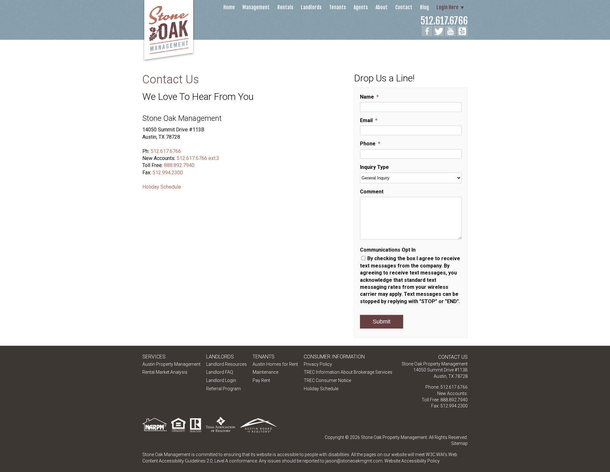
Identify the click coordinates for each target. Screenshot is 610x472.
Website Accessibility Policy (412, 460)
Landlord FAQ (219, 372)
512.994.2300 (167, 173)
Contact (403, 7)
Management (256, 7)
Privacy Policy (318, 364)
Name (367, 97)
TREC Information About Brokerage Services (348, 372)
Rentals (285, 7)
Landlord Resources (226, 364)
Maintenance (265, 372)
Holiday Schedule (161, 187)
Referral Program (223, 388)
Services (154, 357)
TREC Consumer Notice (327, 380)
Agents (361, 7)
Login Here (447, 7)
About (382, 7)
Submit (381, 321)
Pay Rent (261, 380)
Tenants (337, 7)
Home (229, 7)
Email (366, 120)
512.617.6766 (444, 21)
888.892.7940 (179, 165)
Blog (424, 7)
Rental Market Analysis (164, 372)
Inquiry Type (374, 167)
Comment (371, 192)
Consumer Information (334, 357)
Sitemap (459, 443)
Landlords (311, 7)
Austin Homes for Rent (275, 364)
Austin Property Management (171, 364)
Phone (368, 144)
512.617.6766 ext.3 (198, 158)
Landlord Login (221, 380)
